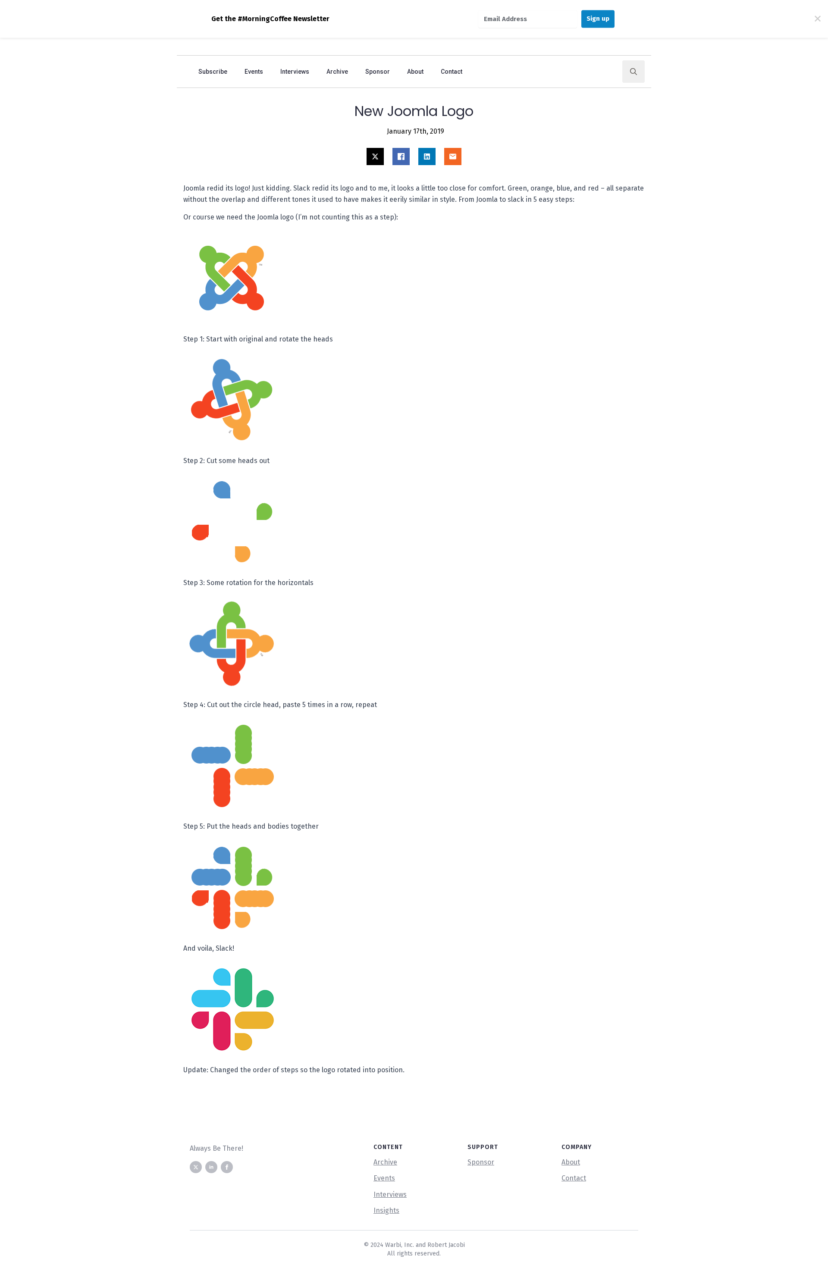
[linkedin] (211, 1167)
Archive (337, 71)
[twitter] (196, 1167)
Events (254, 71)
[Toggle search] (633, 71)
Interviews (294, 71)
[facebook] (227, 1167)
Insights (386, 1210)
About (415, 71)
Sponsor (377, 71)
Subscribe (212, 71)
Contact (451, 71)
